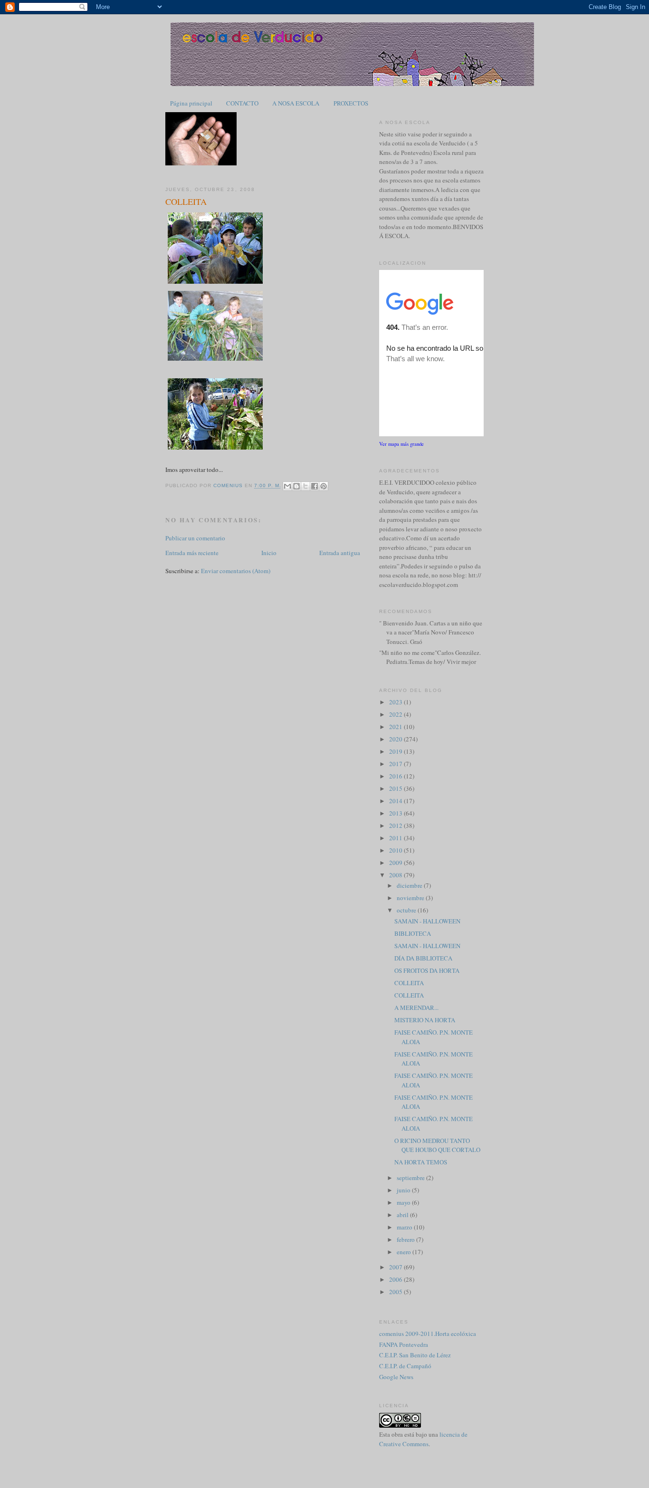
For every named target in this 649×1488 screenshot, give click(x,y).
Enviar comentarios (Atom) (235, 570)
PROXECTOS (351, 103)
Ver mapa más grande (401, 444)
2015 (396, 788)
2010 (396, 850)
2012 (396, 825)
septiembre (411, 1177)
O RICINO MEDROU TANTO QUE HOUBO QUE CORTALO (437, 1145)
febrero (406, 1239)
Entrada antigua (339, 552)
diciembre (410, 885)
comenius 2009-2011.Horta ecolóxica (427, 1333)
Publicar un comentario (195, 538)
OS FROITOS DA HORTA (426, 970)
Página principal (191, 103)
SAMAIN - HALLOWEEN (427, 921)
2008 (396, 875)
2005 (396, 1291)
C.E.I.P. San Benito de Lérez (415, 1355)
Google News (396, 1377)
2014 (396, 801)
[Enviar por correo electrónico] (287, 486)
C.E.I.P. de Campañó (405, 1366)
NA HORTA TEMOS (420, 1162)
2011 (396, 838)
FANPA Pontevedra (403, 1344)
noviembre (411, 897)
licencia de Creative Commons (423, 1439)
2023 (396, 702)
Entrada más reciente (192, 552)
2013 (396, 813)
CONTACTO (242, 103)
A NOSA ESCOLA (295, 103)
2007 (396, 1267)
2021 (396, 726)
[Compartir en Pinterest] (323, 486)
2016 (396, 776)
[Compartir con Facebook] (314, 486)
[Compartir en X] (305, 486)
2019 (396, 751)
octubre (407, 910)
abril (403, 1214)
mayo (404, 1202)
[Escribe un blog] (296, 486)
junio (404, 1190)
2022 (396, 714)
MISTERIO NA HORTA (424, 1020)
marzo (405, 1227)
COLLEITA (409, 983)
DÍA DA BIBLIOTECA (423, 958)
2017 (396, 763)
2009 (396, 862)
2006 (396, 1279)
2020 (396, 739)
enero (404, 1252)
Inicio (269, 552)
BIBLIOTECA (412, 933)
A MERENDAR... (416, 1007)
